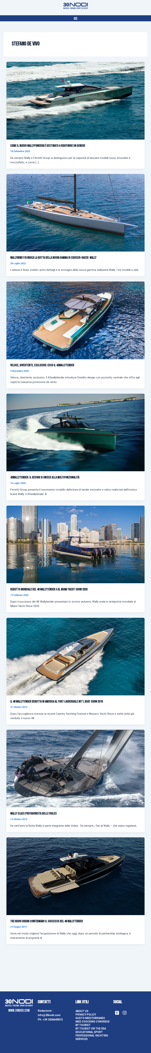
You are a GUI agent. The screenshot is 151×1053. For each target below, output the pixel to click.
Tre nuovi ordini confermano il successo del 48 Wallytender (46, 921)
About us (82, 1011)
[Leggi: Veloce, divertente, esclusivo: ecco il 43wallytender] (75, 320)
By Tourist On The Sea (91, 1028)
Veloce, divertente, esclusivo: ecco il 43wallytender (42, 365)
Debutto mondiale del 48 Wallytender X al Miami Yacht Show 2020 (48, 589)
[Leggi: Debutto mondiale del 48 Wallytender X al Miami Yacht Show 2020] (75, 544)
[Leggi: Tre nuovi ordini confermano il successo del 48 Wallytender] (75, 876)
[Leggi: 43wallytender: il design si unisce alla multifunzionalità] (75, 432)
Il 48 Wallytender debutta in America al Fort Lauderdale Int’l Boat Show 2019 (56, 701)
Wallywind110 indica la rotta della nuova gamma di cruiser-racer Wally (53, 258)
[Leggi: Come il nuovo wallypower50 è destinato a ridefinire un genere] (75, 100)
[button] (76, 18)
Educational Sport (89, 1032)
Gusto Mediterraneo (90, 1018)
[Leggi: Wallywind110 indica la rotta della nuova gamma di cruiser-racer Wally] (75, 212)
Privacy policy (86, 1014)
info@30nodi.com (49, 1015)
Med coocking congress (93, 1021)
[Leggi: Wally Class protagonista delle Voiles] (75, 768)
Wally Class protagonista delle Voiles (33, 813)
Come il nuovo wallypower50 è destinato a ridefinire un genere (47, 146)
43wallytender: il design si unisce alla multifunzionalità (44, 477)
